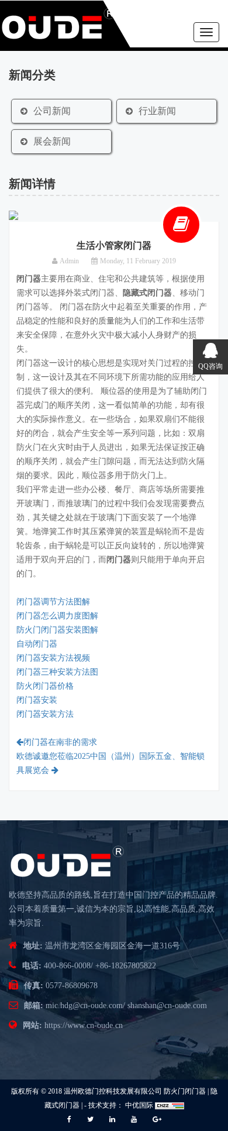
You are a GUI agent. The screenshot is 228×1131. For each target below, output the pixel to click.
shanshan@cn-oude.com (167, 1005)
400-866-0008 (67, 965)
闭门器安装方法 (45, 714)
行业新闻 (157, 111)
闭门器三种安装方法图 (57, 672)
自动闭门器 (36, 644)
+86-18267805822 (125, 965)
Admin (69, 261)
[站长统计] (169, 1105)
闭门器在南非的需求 (60, 742)
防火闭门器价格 (45, 686)
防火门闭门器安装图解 (57, 629)
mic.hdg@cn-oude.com (84, 1005)
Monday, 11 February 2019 (138, 261)
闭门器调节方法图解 (53, 601)
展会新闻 (52, 141)
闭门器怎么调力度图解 (57, 615)
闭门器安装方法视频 (53, 658)
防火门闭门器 (185, 1091)
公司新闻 (52, 111)
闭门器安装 (36, 700)
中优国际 (138, 1105)
